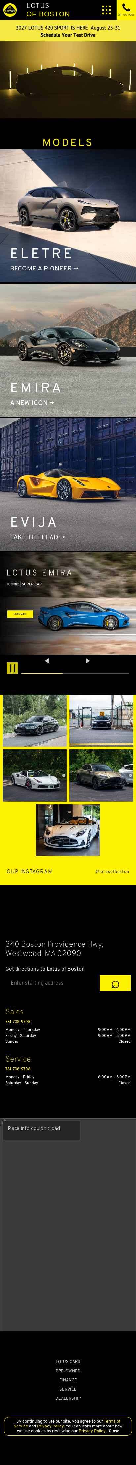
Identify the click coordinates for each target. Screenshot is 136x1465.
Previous (47, 660)
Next (88, 660)
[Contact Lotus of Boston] (68, 30)
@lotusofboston (112, 871)
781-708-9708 (17, 1021)
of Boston (48, 9)
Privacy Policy (50, 1426)
